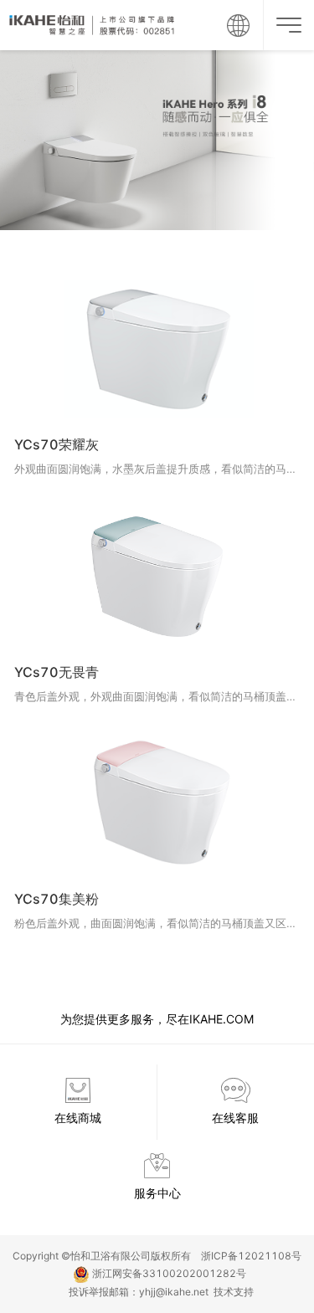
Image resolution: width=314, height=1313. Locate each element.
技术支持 (231, 1291)
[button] (238, 25)
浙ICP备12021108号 (251, 1255)
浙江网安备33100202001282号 (168, 1273)
